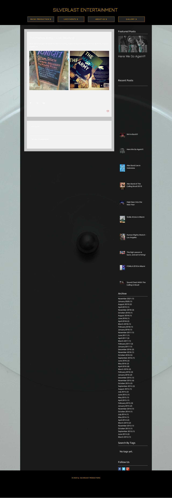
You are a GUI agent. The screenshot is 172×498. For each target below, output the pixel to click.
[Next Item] (143, 44)
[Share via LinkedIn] (43, 103)
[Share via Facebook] (30, 103)
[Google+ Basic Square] (127, 468)
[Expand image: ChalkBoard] (49, 70)
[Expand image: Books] (89, 70)
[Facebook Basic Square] (119, 468)
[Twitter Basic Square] (123, 468)
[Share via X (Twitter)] (37, 103)
